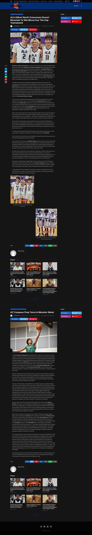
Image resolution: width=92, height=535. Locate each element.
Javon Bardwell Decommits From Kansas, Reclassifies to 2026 (17, 273)
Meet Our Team (44, 1)
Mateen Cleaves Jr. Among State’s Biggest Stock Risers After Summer (50, 273)
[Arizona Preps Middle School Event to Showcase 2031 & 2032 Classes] (33, 266)
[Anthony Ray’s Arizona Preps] (15, 6)
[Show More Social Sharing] (39, 29)
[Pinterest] (6, 79)
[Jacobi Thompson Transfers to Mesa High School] (33, 283)
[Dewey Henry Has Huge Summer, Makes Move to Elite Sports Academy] (17, 283)
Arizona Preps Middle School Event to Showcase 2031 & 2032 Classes (33, 273)
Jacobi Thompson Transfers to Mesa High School (33, 289)
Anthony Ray (17, 26)
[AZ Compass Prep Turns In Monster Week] (33, 337)
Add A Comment (33, 299)
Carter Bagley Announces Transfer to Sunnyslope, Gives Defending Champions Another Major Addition (50, 290)
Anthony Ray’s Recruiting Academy (20, 1)
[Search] (81, 1)
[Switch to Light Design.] (81, 5)
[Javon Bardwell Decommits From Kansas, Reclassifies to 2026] (17, 266)
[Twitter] (6, 71)
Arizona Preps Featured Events (17, 14)
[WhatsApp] (6, 77)
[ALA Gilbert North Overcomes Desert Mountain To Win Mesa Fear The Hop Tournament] (33, 47)
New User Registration (58, 1)
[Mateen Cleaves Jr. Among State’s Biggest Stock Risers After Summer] (50, 266)
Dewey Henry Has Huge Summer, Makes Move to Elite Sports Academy (16, 290)
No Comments (45, 26)
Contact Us (50, 1)
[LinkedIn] (6, 74)
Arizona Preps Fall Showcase (33, 1)
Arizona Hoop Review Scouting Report (18, 309)
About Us (76, 5)
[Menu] (11, 1)
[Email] (6, 82)
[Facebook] (6, 69)
